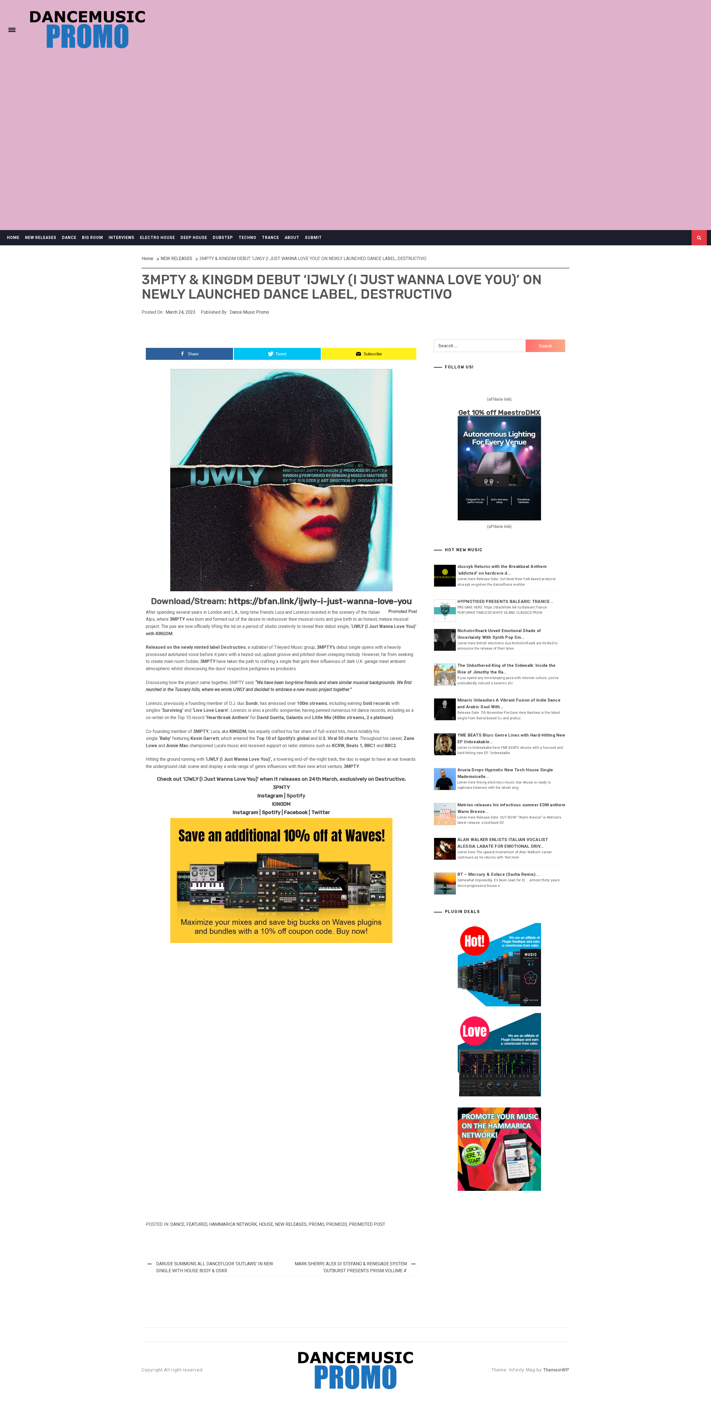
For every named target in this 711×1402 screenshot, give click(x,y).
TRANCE (270, 237)
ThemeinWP (556, 1370)
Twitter (320, 812)
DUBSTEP (223, 237)
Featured (196, 1224)
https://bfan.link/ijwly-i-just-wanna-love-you (320, 601)
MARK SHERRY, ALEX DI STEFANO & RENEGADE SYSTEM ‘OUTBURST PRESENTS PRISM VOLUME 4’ (351, 1267)
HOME (13, 237)
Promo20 (336, 1224)
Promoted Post (367, 1224)
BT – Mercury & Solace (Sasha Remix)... (498, 874)
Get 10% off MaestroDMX (499, 412)
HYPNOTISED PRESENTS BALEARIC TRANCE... (505, 601)
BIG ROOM (92, 237)
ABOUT (292, 237)
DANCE (69, 237)
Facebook (296, 812)
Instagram (270, 796)
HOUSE (266, 1224)
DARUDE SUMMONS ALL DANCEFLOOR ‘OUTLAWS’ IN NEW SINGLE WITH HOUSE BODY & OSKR (214, 1267)
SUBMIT (313, 237)
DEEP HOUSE (194, 237)
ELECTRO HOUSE (157, 237)
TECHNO (247, 237)
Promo (316, 1224)
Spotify (271, 812)
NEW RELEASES (40, 237)
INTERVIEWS (121, 237)
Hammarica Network (233, 1224)
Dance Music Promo (249, 312)
